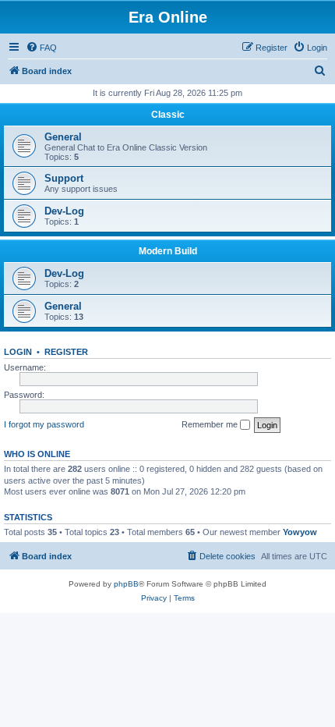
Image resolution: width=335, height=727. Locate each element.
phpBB (126, 584)
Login (18, 351)
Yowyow (300, 532)
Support (63, 178)
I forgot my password (44, 424)
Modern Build (168, 251)
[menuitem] (41, 47)
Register (66, 351)
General (63, 137)
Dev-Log (64, 211)
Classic (168, 114)
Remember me (211, 424)
